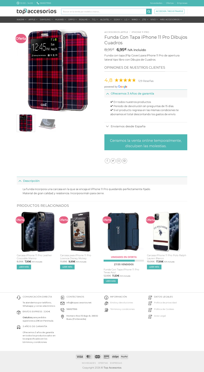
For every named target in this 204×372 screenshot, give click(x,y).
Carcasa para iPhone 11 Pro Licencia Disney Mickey (75, 257)
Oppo (71, 19)
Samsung (45, 19)
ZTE (144, 19)
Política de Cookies (164, 309)
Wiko (135, 19)
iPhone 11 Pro (140, 32)
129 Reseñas (145, 81)
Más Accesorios (170, 19)
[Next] (94, 70)
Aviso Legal (160, 316)
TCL (94, 19)
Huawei (59, 19)
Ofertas (170, 3)
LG (125, 19)
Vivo (153, 19)
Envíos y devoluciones (121, 302)
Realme (83, 19)
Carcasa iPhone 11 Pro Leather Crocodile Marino (34, 257)
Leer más (24, 267)
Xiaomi (20, 19)
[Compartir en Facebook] (107, 160)
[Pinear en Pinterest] (124, 160)
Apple (32, 19)
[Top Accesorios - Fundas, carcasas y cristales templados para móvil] (36, 11)
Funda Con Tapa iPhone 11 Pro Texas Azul (121, 271)
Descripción (31, 180)
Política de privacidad (165, 302)
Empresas (182, 3)
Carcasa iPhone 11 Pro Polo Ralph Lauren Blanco (166, 257)
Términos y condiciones (122, 309)
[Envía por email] (118, 160)
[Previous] (22, 70)
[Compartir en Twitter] (113, 160)
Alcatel (104, 19)
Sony (117, 19)
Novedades (156, 3)
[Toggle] (107, 93)
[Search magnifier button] (149, 11)
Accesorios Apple (116, 32)
